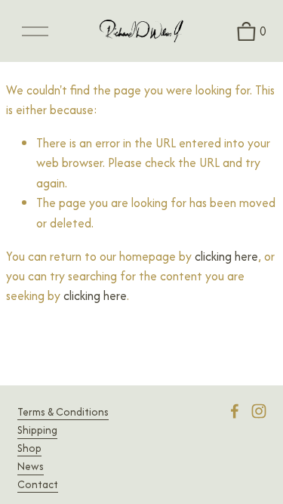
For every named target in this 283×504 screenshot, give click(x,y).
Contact (37, 484)
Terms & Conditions (63, 411)
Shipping (37, 430)
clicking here (226, 256)
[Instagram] (258, 411)
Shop (29, 448)
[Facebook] (234, 411)
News (30, 466)
